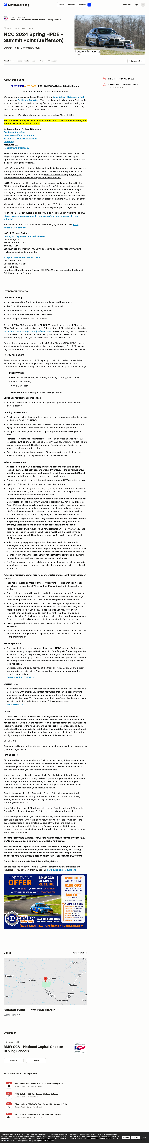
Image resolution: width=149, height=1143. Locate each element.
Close (144, 1137)
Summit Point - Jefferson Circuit (22, 47)
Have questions (137, 61)
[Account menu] (143, 5)
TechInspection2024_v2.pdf (21, 677)
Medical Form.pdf (15, 704)
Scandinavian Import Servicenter (20, 138)
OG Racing (9, 141)
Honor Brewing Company (16, 148)
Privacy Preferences (46, 1140)
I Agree (126, 1137)
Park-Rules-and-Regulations (61, 870)
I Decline (135, 1137)
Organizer (52, 61)
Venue (43, 61)
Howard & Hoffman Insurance (19, 135)
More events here (80, 953)
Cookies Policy (92, 1138)
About (36, 1061)
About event (9, 61)
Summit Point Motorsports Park (68, 97)
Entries (34, 61)
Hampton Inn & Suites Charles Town (22, 257)
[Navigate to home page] (16, 4)
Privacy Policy (106, 1138)
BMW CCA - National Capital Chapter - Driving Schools (36, 19)
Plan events (127, 5)
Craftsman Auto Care (28, 100)
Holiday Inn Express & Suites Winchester (24, 236)
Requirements (23, 61)
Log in (136, 5)
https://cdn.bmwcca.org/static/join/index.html (28, 331)
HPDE (13, 17)
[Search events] (89, 5)
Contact (13, 1061)
